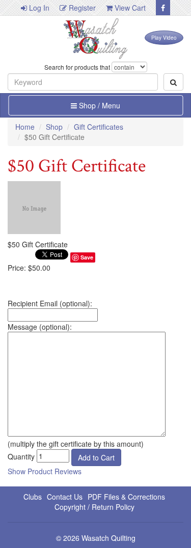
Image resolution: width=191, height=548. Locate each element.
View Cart (129, 8)
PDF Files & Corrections (126, 497)
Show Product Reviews (44, 471)
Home (25, 127)
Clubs (32, 497)
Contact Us (65, 497)
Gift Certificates (98, 127)
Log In (38, 8)
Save (86, 257)
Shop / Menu (98, 105)
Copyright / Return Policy (94, 507)
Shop (54, 127)
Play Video (164, 37)
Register (81, 8)
